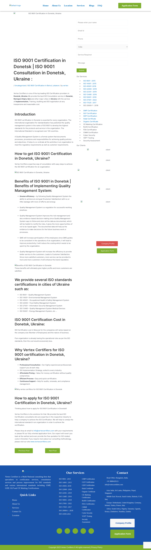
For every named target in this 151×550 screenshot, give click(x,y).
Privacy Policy (96, 547)
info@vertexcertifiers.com (43, 431)
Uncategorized (21, 85)
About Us (56, 5)
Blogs (91, 5)
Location (68, 5)
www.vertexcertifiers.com (40, 442)
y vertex (65, 85)
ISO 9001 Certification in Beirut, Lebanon (44, 85)
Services (81, 5)
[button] (68, 5)
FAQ (100, 5)
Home (46, 5)
